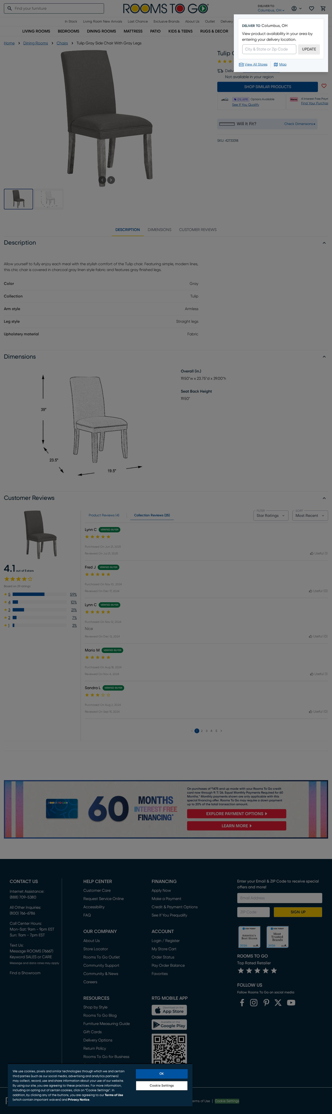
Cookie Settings (162, 1085)
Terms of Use (114, 1095)
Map (283, 64)
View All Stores (256, 64)
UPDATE (309, 49)
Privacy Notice (78, 1099)
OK (161, 1073)
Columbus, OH (275, 26)
